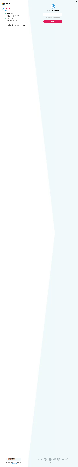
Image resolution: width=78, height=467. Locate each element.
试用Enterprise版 (13, 463)
